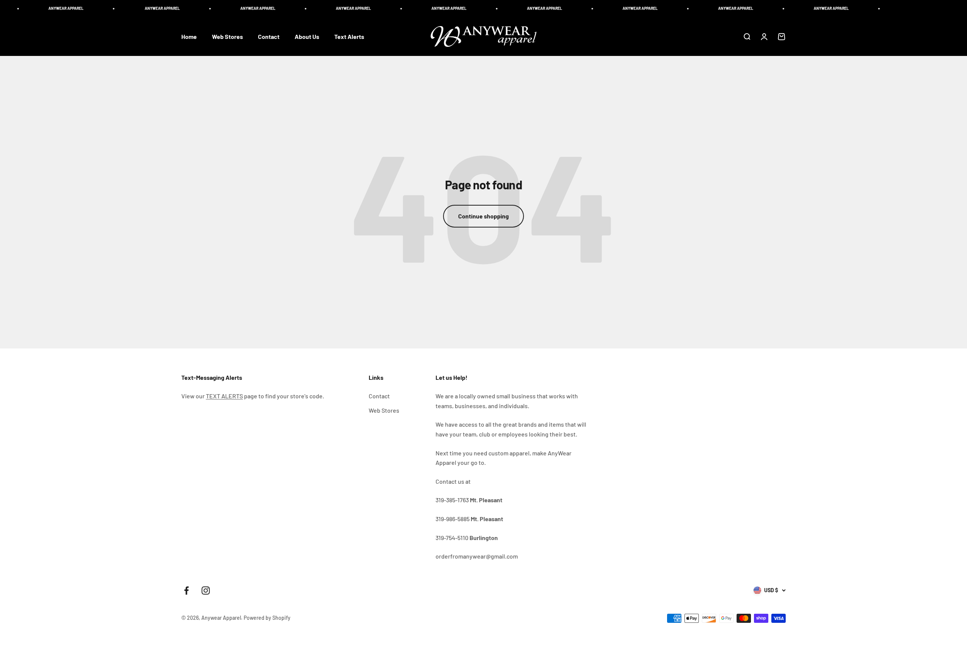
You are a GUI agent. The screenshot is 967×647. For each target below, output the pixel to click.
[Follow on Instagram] (206, 590)
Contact (269, 36)
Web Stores (227, 36)
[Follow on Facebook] (186, 590)
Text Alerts (349, 36)
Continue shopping (483, 216)
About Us (307, 36)
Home (189, 36)
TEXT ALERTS (224, 395)
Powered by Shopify (267, 617)
